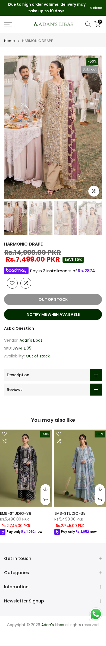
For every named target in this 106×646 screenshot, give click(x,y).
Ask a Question (19, 328)
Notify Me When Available (53, 314)
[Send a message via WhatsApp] (95, 614)
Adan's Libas (31, 340)
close (97, 8)
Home (9, 40)
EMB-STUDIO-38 (70, 513)
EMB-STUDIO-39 (15, 513)
